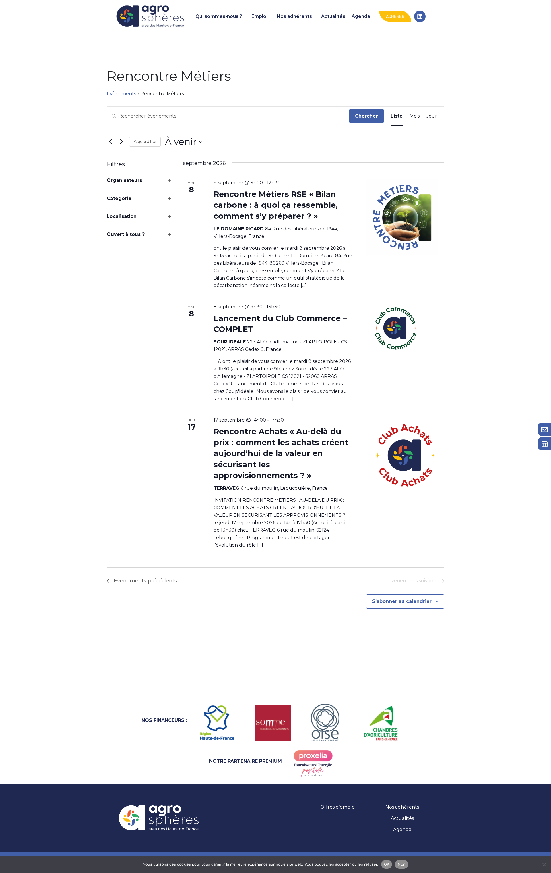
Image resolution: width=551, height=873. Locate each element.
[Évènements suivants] (121, 141)
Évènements (121, 93)
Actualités (333, 16)
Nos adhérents (294, 16)
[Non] (544, 864)
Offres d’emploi (338, 807)
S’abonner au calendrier (402, 601)
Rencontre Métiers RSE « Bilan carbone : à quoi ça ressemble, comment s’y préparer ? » (276, 205)
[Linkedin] (420, 16)
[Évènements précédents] (110, 141)
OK (386, 864)
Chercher (366, 116)
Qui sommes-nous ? (218, 16)
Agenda (361, 16)
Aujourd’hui (145, 141)
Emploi (259, 16)
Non (402, 864)
